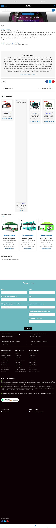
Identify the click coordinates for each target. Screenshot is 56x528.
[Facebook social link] (46, 81)
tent (4, 81)
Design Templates (33, 369)
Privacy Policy (18, 362)
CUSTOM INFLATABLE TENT (35, 119)
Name (3, 289)
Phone (30, 296)
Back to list (28, 87)
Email (30, 289)
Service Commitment (33, 353)
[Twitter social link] (50, 81)
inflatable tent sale (5, 29)
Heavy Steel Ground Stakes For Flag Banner (21, 207)
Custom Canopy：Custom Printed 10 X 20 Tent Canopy (28, 239)
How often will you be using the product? (39, 311)
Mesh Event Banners (5, 369)
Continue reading (9, 248)
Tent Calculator (32, 367)
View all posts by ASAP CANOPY (28, 74)
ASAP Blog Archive (19, 367)
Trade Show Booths (5, 367)
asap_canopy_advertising (12, 43)
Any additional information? (36, 318)
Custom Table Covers (5, 360)
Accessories (3, 371)
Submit (28, 328)
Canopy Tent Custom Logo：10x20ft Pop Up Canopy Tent (9, 239)
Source (3, 43)
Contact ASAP (18, 355)
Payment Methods (33, 360)
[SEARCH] (53, 10)
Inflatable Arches (4, 357)
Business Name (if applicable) (9, 296)
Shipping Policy (32, 362)
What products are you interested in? (11, 304)
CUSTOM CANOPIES (7, 116)
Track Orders (32, 357)
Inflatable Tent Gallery (28, 14)
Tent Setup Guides (33, 364)
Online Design (32, 355)
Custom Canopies (5, 353)
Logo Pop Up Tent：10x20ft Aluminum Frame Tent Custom (46, 239)
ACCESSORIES (21, 208)
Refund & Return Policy (20, 360)
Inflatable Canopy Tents (6, 355)
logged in (9, 259)
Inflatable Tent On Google (20, 371)
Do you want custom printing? (36, 304)
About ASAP (17, 353)
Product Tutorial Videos (20, 369)
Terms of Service (18, 364)
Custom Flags (4, 364)
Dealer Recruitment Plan (34, 371)
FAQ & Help (17, 357)
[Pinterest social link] (53, 81)
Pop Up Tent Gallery (9, 235)
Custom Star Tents (5, 362)
